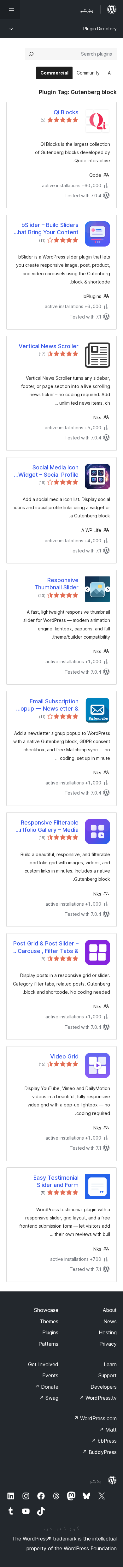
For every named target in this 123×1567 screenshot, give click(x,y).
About (110, 1310)
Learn (110, 1364)
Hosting (108, 1332)
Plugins (50, 1332)
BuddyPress (99, 1452)
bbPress (104, 1441)
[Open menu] (10, 9)
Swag (48, 1398)
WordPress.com (95, 1418)
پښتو (95, 1480)
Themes (49, 1321)
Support (107, 1375)
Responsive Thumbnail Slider (56, 584)
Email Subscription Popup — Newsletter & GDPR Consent (48, 705)
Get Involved (43, 1364)
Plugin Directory (100, 28)
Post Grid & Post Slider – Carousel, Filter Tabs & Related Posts (46, 947)
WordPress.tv (98, 1398)
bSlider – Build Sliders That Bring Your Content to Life (46, 229)
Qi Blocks (66, 112)
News (110, 1321)
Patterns (48, 1344)
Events (50, 1375)
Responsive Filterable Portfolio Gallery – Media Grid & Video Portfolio (46, 826)
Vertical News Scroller (49, 346)
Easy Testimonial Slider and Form (56, 1181)
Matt (108, 1430)
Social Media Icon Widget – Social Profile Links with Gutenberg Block (48, 471)
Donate (46, 1387)
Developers (104, 1387)
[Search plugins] (31, 54)
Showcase (46, 1310)
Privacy (108, 1344)
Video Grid (64, 1056)
